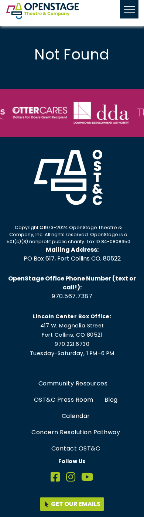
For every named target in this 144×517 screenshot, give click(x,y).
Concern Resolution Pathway (75, 432)
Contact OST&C (75, 448)
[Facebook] (55, 477)
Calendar (76, 416)
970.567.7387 (72, 296)
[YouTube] (87, 477)
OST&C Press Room (63, 399)
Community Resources (73, 383)
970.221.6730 (72, 344)
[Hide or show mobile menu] (129, 9)
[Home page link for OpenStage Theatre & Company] (42, 11)
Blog (111, 399)
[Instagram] (71, 477)
